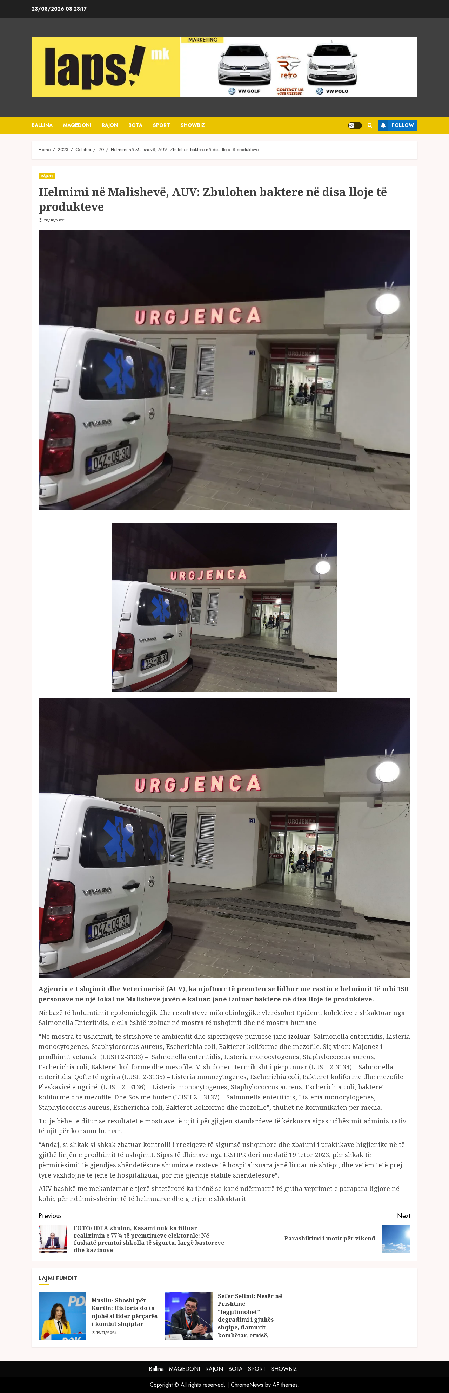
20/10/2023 (54, 220)
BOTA (135, 125)
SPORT (161, 125)
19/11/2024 (106, 1332)
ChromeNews (247, 1385)
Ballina (42, 125)
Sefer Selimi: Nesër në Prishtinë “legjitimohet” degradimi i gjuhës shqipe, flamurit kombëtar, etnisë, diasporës (250, 1319)
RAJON (110, 125)
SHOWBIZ (193, 125)
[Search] (370, 125)
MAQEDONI (77, 125)
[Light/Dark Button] (355, 125)
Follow (403, 125)
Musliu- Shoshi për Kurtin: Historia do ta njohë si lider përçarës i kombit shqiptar (125, 1312)
